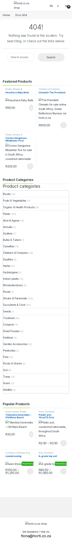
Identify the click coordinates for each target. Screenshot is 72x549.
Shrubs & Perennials (13, 90)
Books (7, 193)
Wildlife (7, 389)
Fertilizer (8, 337)
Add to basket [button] (29, 108)
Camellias (8, 246)
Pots (5, 357)
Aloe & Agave (11, 220)
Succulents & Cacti (14, 304)
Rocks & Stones (12, 363)
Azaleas (8, 233)
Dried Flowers (11, 331)
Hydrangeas (10, 272)
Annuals (7, 226)
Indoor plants (11, 278)
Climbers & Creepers (49, 89)
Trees (6, 376)
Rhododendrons (13, 285)
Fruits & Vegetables (14, 200)
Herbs (6, 265)
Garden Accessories (15, 344)
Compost (8, 324)
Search (52, 6)
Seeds (7, 311)
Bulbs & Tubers (12, 239)
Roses (7, 291)
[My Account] (59, 5)
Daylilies (8, 259)
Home (6, 15)
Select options (62, 125)
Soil (5, 370)
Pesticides (9, 350)
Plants (8, 89)
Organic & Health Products (19, 207)
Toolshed (9, 318)
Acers (6, 383)
